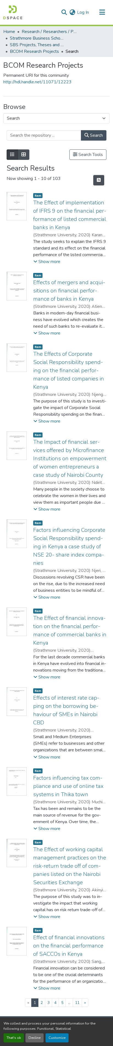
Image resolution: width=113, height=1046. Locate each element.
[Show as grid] (23, 154)
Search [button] (96, 135)
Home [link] (9, 32)
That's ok (14, 1037)
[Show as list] (12, 154)
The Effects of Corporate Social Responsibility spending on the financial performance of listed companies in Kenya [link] (68, 370)
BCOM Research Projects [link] (34, 51)
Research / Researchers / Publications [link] (49, 32)
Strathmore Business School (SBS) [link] (37, 38)
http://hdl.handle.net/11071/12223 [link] (37, 82)
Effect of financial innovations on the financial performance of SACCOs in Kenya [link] (68, 946)
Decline (35, 1037)
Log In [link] (83, 12)
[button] (12, 12)
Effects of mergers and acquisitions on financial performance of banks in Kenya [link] (69, 291)
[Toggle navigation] (102, 12)
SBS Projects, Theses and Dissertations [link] (37, 45)
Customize (57, 1037)
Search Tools (90, 155)
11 (77, 1002)
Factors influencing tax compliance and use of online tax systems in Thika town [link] (68, 786)
